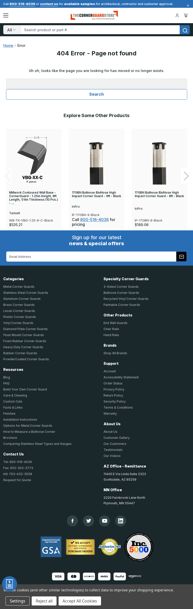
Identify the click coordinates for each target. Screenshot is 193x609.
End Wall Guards (115, 323)
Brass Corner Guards (19, 305)
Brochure (10, 438)
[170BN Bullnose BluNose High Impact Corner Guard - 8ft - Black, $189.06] (159, 160)
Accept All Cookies (80, 601)
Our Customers (115, 444)
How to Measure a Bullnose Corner (29, 432)
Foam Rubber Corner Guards (24, 341)
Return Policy (113, 395)
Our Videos (112, 456)
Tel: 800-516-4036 (17, 462)
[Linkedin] (120, 520)
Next (186, 176)
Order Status (113, 383)
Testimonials (113, 450)
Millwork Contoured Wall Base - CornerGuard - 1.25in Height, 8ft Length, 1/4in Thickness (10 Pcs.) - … (33, 198)
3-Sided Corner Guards (121, 287)
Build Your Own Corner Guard (25, 389)
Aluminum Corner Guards (22, 299)
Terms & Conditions (118, 407)
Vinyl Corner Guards (18, 323)
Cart (186, 15)
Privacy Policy (114, 389)
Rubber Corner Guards (20, 353)
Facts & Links (13, 407)
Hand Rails (111, 335)
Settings (17, 601)
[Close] (187, 5)
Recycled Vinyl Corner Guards (126, 299)
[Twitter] (88, 520)
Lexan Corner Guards (19, 311)
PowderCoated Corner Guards (26, 359)
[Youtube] (104, 520)
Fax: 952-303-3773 (18, 468)
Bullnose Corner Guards (121, 293)
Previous (7, 176)
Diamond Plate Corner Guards (25, 329)
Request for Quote (17, 480)
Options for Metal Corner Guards (27, 425)
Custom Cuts (12, 401)
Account (110, 371)
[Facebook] (72, 520)
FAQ (6, 383)
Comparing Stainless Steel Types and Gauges (37, 444)
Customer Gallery (117, 438)
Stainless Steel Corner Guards (25, 293)
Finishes (9, 413)
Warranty (110, 413)
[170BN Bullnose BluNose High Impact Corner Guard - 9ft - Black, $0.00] (96, 160)
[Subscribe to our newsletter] (181, 257)
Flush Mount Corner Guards (23, 335)
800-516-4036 (22, 4)
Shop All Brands (115, 353)
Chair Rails (111, 329)
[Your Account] (177, 15)
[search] (185, 29)
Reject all (44, 601)
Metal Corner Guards (18, 287)
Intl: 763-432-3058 (17, 474)
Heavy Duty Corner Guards (23, 347)
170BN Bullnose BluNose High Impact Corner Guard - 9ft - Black (96, 194)
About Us (110, 432)
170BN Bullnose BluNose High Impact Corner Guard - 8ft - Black (159, 194)
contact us (49, 4)
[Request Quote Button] (9, 583)
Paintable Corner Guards (122, 305)
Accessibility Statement (121, 377)
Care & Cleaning (15, 395)
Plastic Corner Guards (19, 317)
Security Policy (115, 401)
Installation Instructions (20, 419)
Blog (6, 377)
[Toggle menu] (5, 15)
